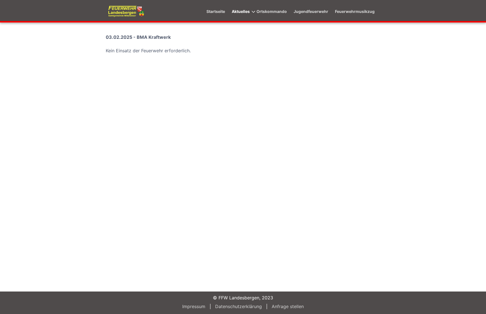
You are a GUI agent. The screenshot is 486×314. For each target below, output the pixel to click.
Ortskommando (271, 11)
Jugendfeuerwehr (311, 11)
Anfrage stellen (288, 306)
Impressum (193, 306)
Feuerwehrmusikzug (355, 11)
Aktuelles (241, 11)
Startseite (215, 11)
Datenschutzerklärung (238, 306)
